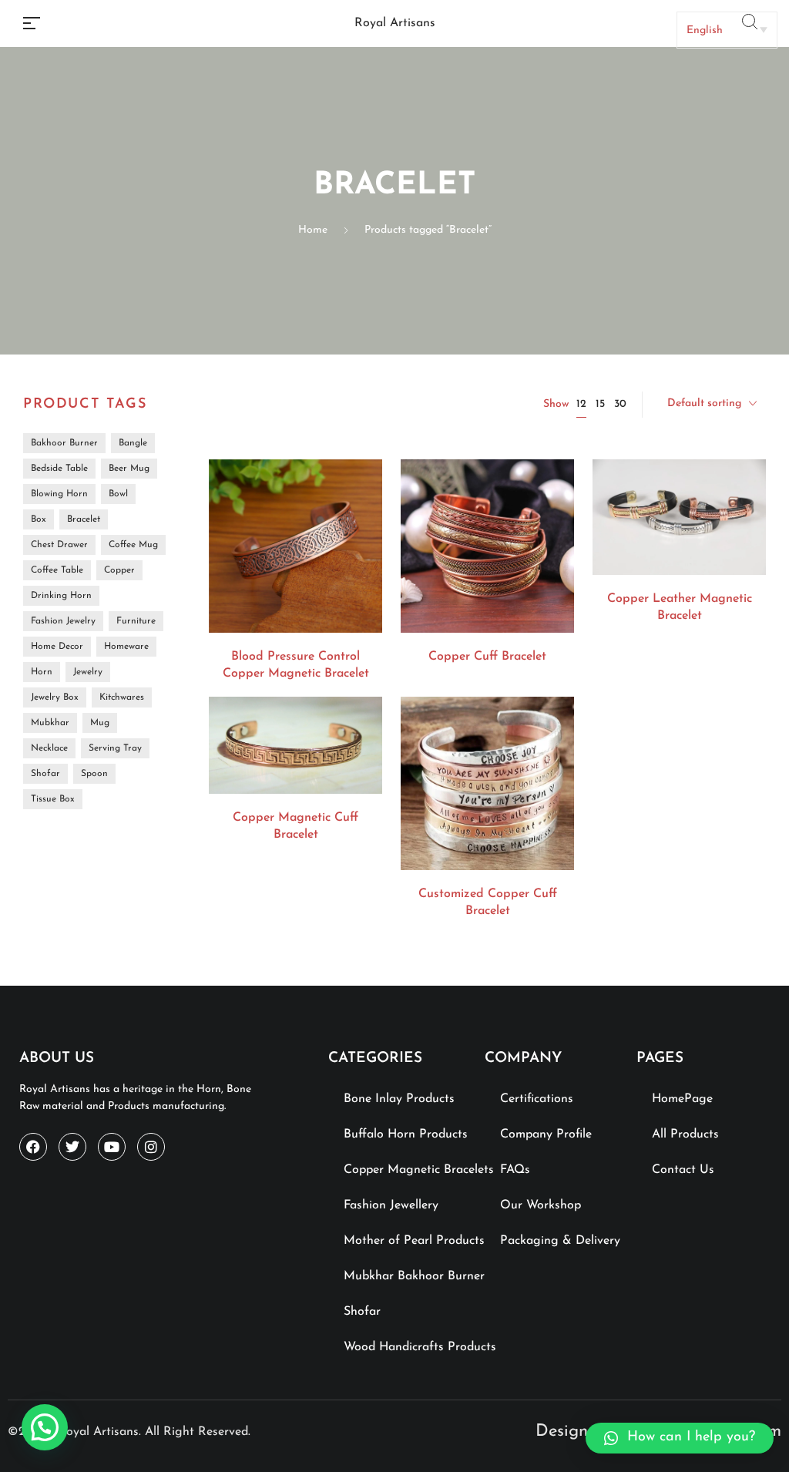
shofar (45, 773)
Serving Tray (115, 748)
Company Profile (546, 1134)
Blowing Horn (59, 494)
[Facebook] (33, 1147)
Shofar (362, 1312)
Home (312, 230)
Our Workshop (540, 1205)
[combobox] (712, 405)
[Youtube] (112, 1147)
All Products (685, 1134)
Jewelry (87, 672)
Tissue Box (53, 799)
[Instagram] (151, 1147)
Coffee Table (57, 570)
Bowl (118, 494)
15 (600, 404)
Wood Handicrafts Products (420, 1347)
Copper (119, 570)
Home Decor (57, 646)
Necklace (49, 748)
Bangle (133, 443)
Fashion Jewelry (63, 621)
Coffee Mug (133, 544)
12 (581, 404)
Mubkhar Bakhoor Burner (414, 1276)
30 (620, 404)
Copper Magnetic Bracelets (419, 1170)
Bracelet (83, 519)
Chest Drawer (59, 544)
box (38, 519)
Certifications (536, 1099)
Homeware (126, 646)
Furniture (136, 621)
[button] (680, 1438)
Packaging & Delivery (560, 1241)
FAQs (515, 1170)
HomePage (682, 1099)
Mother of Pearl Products (414, 1241)
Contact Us (683, 1170)
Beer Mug (129, 468)
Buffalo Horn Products (406, 1134)
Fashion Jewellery (391, 1205)
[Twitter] (72, 1147)
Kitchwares (121, 697)
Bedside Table (59, 468)
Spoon (94, 773)
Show (556, 404)
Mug (99, 723)
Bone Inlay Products (399, 1099)
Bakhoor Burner (64, 443)
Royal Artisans (394, 23)
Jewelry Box (55, 697)
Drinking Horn (61, 595)
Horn (41, 672)
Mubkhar (50, 723)
